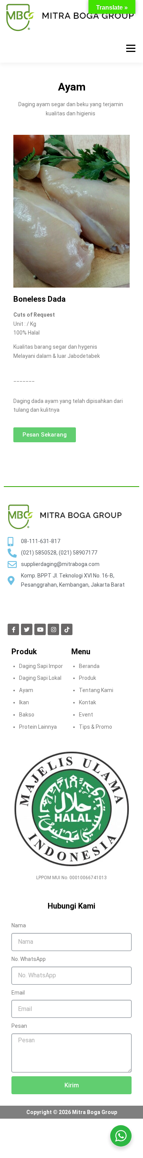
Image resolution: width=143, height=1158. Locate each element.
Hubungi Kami (71, 906)
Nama (18, 925)
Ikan (24, 702)
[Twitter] (26, 629)
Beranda (89, 666)
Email (18, 993)
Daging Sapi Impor (41, 666)
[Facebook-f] (13, 629)
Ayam (26, 690)
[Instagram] (53, 629)
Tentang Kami (96, 690)
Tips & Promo (95, 727)
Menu (130, 48)
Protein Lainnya (38, 727)
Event (86, 715)
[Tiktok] (66, 629)
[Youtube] (40, 629)
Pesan (19, 1026)
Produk (87, 678)
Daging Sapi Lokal (40, 678)
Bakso (26, 715)
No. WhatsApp (28, 959)
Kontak (87, 702)
